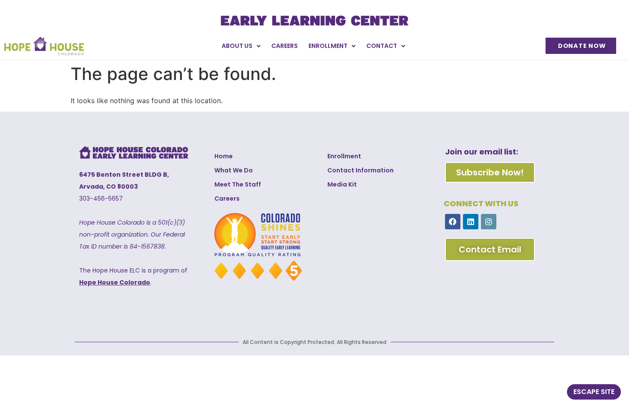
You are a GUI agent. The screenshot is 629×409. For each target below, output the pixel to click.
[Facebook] (452, 221)
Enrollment (328, 45)
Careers (284, 45)
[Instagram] (488, 221)
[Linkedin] (470, 221)
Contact (381, 45)
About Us (237, 45)
